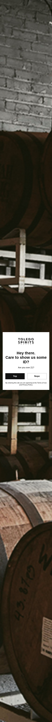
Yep (15, 376)
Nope (37, 376)
